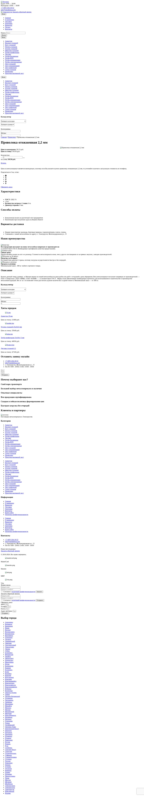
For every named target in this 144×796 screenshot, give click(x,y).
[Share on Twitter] (6, 178)
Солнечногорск (10, 753)
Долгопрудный (10, 645)
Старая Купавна (11, 757)
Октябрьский (10, 725)
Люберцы (8, 702)
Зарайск (8, 656)
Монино (8, 708)
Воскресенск (9, 634)
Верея (7, 628)
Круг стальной (10, 45)
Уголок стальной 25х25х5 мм (11, 327)
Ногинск (8, 719)
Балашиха (8, 624)
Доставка (8, 21)
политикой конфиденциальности (23, 592)
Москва (8, 710)
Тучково (8, 767)
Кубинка (8, 689)
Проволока (9, 71)
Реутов (7, 742)
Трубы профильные (12, 52)
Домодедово (9, 647)
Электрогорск (10, 786)
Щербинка (9, 784)
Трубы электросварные (13, 62)
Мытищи (8, 713)
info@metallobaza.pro (8, 10)
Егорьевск (8, 653)
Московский (9, 712)
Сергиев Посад (10, 750)
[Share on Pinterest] (6, 179)
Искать (4, 35)
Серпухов (8, 751)
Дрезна (7, 649)
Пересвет (8, 731)
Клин (7, 672)
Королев (8, 675)
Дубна (7, 651)
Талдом (7, 761)
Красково (8, 679)
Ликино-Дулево (10, 693)
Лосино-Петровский (12, 696)
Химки (7, 772)
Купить (3, 163)
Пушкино (8, 736)
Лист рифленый (11, 68)
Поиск (3, 33)
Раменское (9, 740)
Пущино (8, 738)
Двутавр (8, 54)
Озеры (7, 723)
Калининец (9, 666)
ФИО (3, 604)
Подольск (8, 732)
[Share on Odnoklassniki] (6, 183)
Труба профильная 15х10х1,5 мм (12, 338)
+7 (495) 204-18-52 (7, 8)
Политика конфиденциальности (16, 514)
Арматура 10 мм (7, 316)
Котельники (9, 677)
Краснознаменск (11, 687)
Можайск (8, 706)
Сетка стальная (10, 70)
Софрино (8, 755)
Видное (8, 630)
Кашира (8, 668)
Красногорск (9, 683)
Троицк (7, 765)
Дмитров (8, 643)
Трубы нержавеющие (12, 60)
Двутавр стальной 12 (8, 348)
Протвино (8, 734)
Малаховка (9, 704)
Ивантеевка (9, 662)
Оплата (7, 27)
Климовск (8, 670)
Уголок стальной (11, 49)
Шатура (8, 780)
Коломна (8, 674)
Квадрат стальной (11, 43)
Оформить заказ (6, 187)
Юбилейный (9, 791)
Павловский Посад (12, 729)
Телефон (4, 607)
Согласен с (19, 592)
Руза (6, 746)
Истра (7, 664)
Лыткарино (9, 700)
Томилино (8, 763)
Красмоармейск (10, 681)
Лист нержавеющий (12, 66)
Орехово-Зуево (10, 727)
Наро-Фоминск (10, 715)
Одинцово (9, 721)
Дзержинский (10, 641)
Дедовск (8, 639)
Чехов (7, 778)
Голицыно (8, 637)
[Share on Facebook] (6, 176)
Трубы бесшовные (11, 56)
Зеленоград (9, 660)
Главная (8, 18)
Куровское (9, 691)
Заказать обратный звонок (22, 12)
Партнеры (8, 23)
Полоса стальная (11, 47)
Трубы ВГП (9, 58)
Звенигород (9, 658)
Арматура (8, 41)
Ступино (8, 759)
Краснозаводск (10, 685)
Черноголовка (10, 776)
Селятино (8, 748)
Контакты (8, 29)
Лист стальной (10, 64)
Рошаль (7, 744)
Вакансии (8, 25)
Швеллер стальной (12, 51)
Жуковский (9, 655)
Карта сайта (9, 513)
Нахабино (8, 717)
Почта (3, 609)
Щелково (8, 782)
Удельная (8, 769)
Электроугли (8, 12)
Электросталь (10, 788)
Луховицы (9, 698)
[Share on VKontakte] (6, 181)
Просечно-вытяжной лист (14, 73)
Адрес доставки (7, 611)
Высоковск (9, 636)
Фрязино (8, 770)
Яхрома (8, 793)
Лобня (7, 694)
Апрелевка (9, 622)
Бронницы (9, 626)
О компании (9, 20)
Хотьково (8, 774)
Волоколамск (10, 632)
